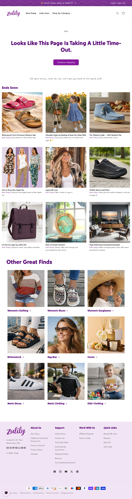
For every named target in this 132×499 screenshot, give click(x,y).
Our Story (35, 434)
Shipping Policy (61, 454)
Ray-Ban (52, 357)
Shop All (107, 442)
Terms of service (52, 493)
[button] (62, 13)
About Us (36, 427)
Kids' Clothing (95, 403)
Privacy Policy (36, 450)
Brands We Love (110, 434)
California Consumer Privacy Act (39, 439)
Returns (58, 458)
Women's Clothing (17, 310)
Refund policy (25, 493)
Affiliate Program (86, 434)
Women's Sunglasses (99, 310)
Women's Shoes (56, 310)
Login (113, 3)
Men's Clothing (56, 403)
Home (91, 357)
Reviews (107, 438)
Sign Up (122, 3)
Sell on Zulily (84, 438)
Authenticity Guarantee (60, 448)
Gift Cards (108, 447)
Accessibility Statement (65, 463)
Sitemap (34, 454)
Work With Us (87, 427)
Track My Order (61, 442)
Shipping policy (67, 493)
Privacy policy (38, 493)
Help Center (60, 434)
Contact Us (60, 438)
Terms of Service (38, 445)
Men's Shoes (14, 403)
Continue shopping (66, 62)
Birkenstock (14, 357)
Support (59, 427)
